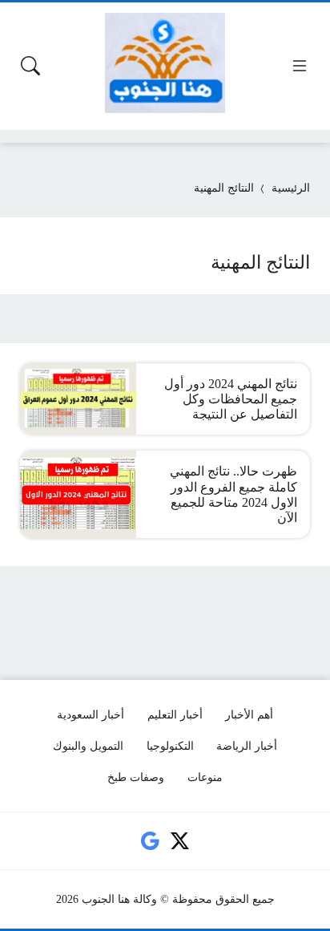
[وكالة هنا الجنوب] (165, 63)
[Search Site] (30, 66)
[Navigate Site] (299, 66)
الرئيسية (291, 188)
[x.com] (180, 841)
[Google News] (150, 841)
